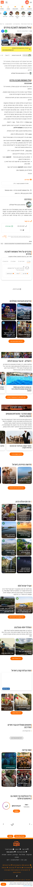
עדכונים (5, 261)
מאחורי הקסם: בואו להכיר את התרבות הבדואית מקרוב (20, 447)
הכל (28, 261)
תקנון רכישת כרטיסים (19, 879)
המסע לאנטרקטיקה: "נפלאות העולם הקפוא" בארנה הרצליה (24, 316)
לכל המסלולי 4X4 (16, 658)
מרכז (22, 860)
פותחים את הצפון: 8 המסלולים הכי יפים (10, 570)
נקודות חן (15, 854)
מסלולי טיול (22, 854)
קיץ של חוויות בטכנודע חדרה (24, 334)
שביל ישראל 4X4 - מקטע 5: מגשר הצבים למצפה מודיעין (24, 611)
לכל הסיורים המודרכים (8, 50)
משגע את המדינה (10, 767)
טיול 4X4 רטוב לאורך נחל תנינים (25, 652)
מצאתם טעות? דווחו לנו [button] (4, 236)
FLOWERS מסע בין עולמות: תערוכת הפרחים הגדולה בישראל (10, 315)
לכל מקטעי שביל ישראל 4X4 (16, 617)
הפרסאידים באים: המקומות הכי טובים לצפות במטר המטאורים (24, 569)
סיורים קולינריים (26, 731)
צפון (26, 860)
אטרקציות (29, 854)
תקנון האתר (27, 879)
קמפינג (17, 857)
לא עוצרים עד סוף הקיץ (24, 767)
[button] (19, 383)
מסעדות (4, 854)
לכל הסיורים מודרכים (16, 738)
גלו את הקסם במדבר (16, 454)
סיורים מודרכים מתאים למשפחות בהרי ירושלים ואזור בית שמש (18, 243)
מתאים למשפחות (15, 55)
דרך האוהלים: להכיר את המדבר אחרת (24, 784)
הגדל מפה (5, 688)
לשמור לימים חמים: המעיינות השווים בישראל (10, 552)
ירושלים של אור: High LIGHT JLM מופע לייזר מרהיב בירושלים (9, 334)
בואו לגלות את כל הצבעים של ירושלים (16, 397)
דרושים (17, 849)
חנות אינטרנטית (21, 852)
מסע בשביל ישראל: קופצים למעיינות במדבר (9, 784)
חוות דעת (21, 261)
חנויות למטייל (8, 849)
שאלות (13, 261)
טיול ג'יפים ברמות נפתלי (7, 653)
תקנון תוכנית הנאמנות (8, 879)
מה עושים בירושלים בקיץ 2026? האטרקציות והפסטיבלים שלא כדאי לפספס (21, 389)
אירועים (9, 854)
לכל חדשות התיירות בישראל (16, 488)
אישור (3, 884)
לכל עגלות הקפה (16, 713)
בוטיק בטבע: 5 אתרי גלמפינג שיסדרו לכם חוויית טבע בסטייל (23, 707)
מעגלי (6, 55)
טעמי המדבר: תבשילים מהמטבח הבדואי (9, 518)
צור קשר (24, 849)
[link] (5, 31)
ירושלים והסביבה (15, 860)
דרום (8, 860)
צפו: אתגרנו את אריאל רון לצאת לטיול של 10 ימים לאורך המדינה (24, 517)
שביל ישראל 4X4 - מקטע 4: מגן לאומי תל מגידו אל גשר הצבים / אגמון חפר (6, 610)
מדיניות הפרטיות (26, 885)
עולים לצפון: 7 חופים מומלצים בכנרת (10, 535)
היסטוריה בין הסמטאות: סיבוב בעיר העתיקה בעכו (24, 534)
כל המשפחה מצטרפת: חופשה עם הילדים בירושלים (24, 552)
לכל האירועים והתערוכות (16, 341)
